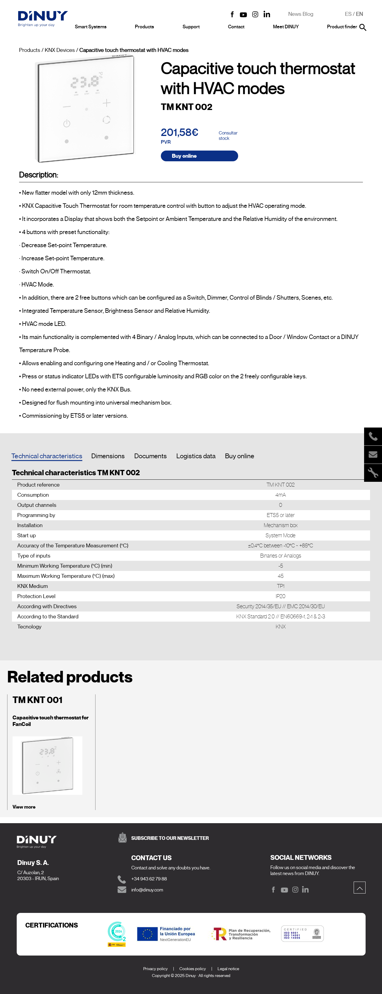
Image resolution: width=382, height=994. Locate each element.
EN (359, 14)
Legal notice (228, 968)
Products (144, 27)
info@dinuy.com (147, 890)
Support (191, 27)
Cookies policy (192, 968)
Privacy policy (155, 968)
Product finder (342, 27)
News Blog (300, 14)
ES (348, 14)
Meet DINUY (286, 27)
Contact (236, 27)
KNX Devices (60, 50)
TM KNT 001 (37, 699)
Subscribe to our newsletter (170, 838)
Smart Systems (91, 27)
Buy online (184, 156)
